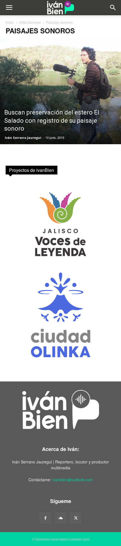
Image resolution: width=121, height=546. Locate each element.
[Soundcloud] (60, 518)
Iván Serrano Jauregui (23, 137)
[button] (9, 7)
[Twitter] (75, 518)
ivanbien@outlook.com (72, 479)
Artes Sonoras (30, 22)
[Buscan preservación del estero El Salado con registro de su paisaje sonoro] (60, 91)
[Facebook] (45, 518)
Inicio (10, 22)
